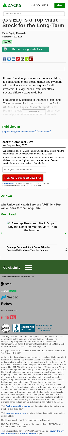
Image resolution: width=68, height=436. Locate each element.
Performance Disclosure (18, 406)
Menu (60, 5)
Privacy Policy (8, 183)
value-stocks (44, 131)
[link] (12, 5)
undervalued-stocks (25, 131)
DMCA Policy (8, 433)
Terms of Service (27, 433)
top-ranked (8, 131)
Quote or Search (13, 13)
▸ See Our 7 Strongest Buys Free (23, 177)
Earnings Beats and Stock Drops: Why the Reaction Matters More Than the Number (28, 248)
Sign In (45, 5)
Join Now (36, 5)
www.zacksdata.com (16, 413)
